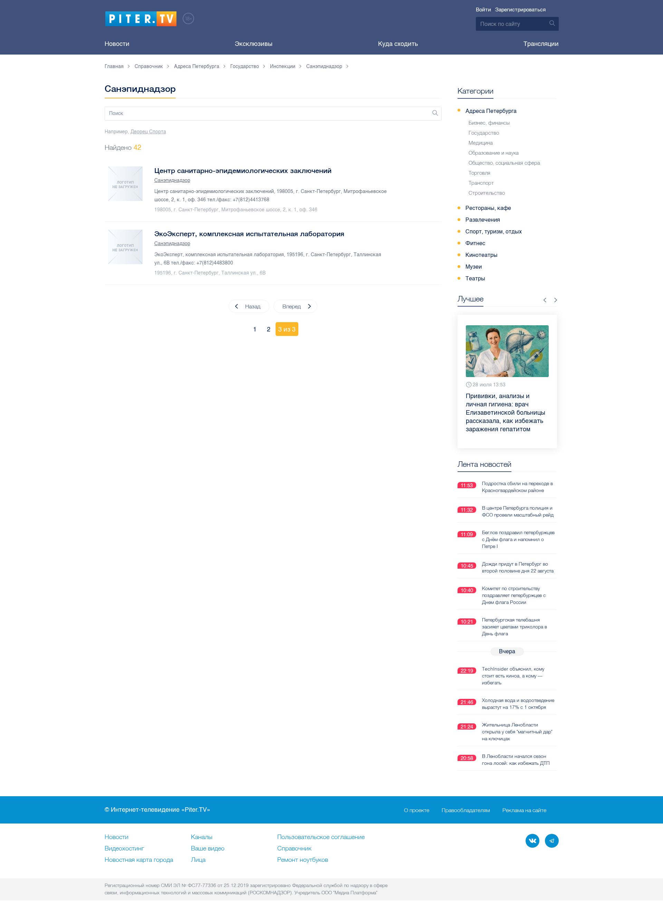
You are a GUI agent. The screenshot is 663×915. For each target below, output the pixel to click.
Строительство (487, 193)
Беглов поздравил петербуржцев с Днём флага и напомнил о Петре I (518, 539)
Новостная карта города (139, 860)
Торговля (479, 173)
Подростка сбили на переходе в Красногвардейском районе (517, 486)
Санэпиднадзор (172, 180)
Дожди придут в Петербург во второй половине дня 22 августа (518, 567)
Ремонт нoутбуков (302, 860)
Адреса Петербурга (491, 111)
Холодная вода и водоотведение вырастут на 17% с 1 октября (518, 703)
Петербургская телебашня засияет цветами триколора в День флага (514, 627)
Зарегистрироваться (520, 10)
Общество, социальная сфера (504, 163)
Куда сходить (398, 44)
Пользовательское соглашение (321, 837)
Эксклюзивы (253, 44)
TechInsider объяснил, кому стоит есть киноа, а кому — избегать (513, 676)
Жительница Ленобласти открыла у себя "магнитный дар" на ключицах (517, 732)
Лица (198, 860)
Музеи (473, 266)
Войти (483, 10)
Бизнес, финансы (489, 122)
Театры (475, 278)
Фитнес (475, 243)
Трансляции (541, 44)
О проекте (416, 810)
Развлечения (482, 219)
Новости (117, 44)
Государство (484, 132)
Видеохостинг (124, 848)
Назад (252, 306)
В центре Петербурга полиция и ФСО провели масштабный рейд (518, 511)
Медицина (481, 142)
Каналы (201, 837)
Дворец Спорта (148, 132)
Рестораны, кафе (488, 208)
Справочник (294, 848)
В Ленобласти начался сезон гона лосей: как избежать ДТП (516, 759)
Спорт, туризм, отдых (493, 231)
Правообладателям (466, 810)
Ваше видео (207, 848)
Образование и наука (494, 153)
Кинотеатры (481, 255)
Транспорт (481, 183)
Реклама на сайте (524, 810)
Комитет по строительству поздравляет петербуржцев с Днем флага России (514, 595)
